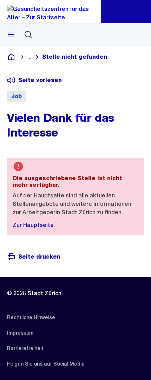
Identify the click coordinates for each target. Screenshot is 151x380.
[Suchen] (28, 34)
